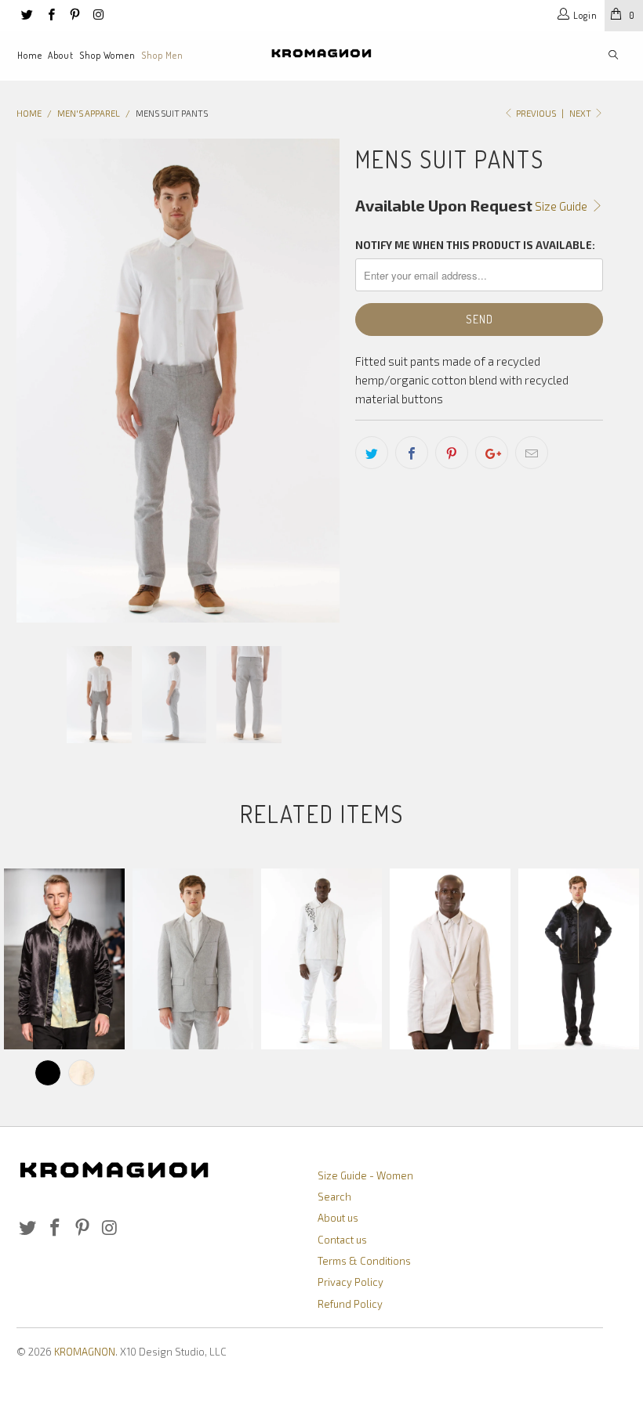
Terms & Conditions (364, 1261)
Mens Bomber (64, 958)
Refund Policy (350, 1304)
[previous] (33, 381)
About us (338, 1217)
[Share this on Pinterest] (451, 452)
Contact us (342, 1239)
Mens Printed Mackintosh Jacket (321, 958)
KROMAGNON (84, 1351)
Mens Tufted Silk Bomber (578, 958)
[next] (322, 381)
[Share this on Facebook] (411, 452)
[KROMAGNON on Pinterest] (74, 15)
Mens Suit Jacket (193, 958)
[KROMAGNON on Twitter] (26, 15)
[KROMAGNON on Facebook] (49, 15)
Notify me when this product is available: (475, 245)
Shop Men (162, 55)
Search (334, 1196)
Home (29, 55)
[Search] (613, 56)
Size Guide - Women (365, 1175)
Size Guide (562, 206)
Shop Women (107, 55)
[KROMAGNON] (321, 53)
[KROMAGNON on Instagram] (97, 15)
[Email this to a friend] (531, 452)
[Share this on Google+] (491, 452)
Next (581, 113)
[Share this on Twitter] (371, 452)
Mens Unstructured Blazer (450, 958)
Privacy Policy (350, 1282)
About (61, 55)
